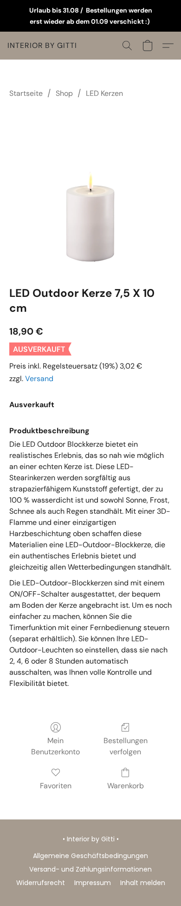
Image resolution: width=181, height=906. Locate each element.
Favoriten (55, 786)
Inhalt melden (142, 882)
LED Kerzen (104, 93)
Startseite (26, 93)
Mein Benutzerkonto (55, 746)
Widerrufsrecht (40, 882)
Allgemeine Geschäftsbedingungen (90, 855)
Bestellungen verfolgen (125, 746)
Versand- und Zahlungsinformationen (90, 869)
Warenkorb (125, 786)
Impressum (92, 882)
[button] (42, 46)
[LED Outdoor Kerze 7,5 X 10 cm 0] (90, 190)
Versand (39, 378)
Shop (64, 93)
